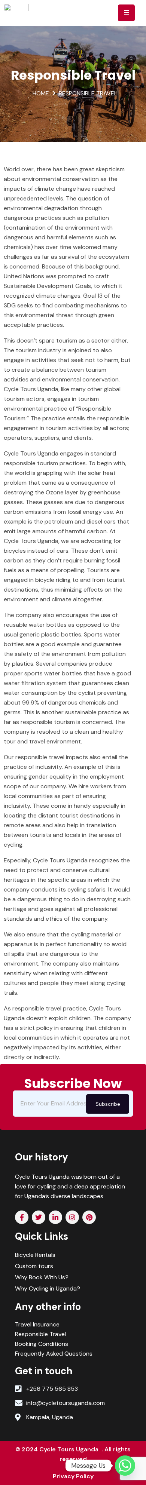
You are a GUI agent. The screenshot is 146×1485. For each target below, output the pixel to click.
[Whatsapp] (125, 1465)
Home (41, 93)
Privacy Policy (73, 1476)
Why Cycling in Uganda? (47, 1288)
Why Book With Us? (42, 1277)
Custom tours (34, 1266)
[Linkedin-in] (55, 1217)
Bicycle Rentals (35, 1255)
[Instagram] (72, 1217)
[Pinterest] (89, 1217)
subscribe (107, 1104)
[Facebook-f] (21, 1217)
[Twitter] (38, 1217)
